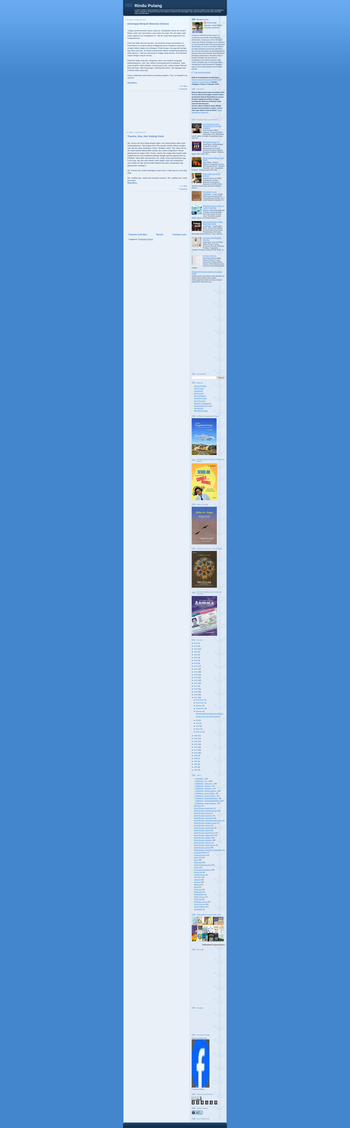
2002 (196, 747)
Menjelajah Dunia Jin (211, 142)
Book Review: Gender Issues (205, 823)
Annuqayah (198, 391)
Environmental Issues (202, 865)
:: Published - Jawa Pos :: (204, 783)
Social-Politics (199, 907)
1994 (196, 770)
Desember (200, 700)
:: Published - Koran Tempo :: (205, 796)
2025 (196, 646)
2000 (196, 753)
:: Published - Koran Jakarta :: (205, 791)
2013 (196, 680)
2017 (196, 669)
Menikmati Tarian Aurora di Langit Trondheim (213, 207)
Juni (197, 723)
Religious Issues (200, 902)
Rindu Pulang (148, 5)
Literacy (197, 882)
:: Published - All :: (201, 781)
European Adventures (202, 870)
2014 (196, 677)
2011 (196, 686)
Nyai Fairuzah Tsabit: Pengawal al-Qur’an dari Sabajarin (212, 126)
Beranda (159, 234)
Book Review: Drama (202, 813)
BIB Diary (198, 806)
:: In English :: (199, 779)
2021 (196, 657)
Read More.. (132, 83)
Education (198, 862)
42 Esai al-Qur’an (209, 256)
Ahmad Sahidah (200, 386)
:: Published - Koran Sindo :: (205, 793)
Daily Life (197, 857)
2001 (196, 750)
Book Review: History (202, 825)
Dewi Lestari (199, 393)
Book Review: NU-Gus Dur (204, 833)
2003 (196, 744)
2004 (196, 741)
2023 (196, 652)
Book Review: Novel (202, 830)
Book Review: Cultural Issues (205, 811)
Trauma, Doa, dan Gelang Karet (145, 136)
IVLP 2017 (198, 877)
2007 (196, 697)
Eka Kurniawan (200, 396)
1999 (196, 755)
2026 (196, 643)
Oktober (199, 705)
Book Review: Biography (203, 808)
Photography (199, 894)
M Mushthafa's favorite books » (213, 945)
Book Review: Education (203, 818)
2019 (196, 663)
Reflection (198, 899)
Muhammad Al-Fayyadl (203, 406)
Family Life (198, 872)
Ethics (196, 867)
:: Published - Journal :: (203, 786)
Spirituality (198, 909)
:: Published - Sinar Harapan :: (205, 803)
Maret (198, 729)
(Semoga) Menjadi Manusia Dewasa (148, 23)
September (200, 708)
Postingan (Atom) (145, 239)
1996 (196, 764)
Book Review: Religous (203, 840)
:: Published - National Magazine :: (207, 801)
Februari (199, 732)
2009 (196, 692)
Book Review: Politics (202, 838)
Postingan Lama (179, 234)
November (200, 703)
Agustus (199, 711)
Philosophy (198, 892)
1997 (196, 761)
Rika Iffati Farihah (201, 411)
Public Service (199, 897)
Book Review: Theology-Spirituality (207, 850)
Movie (196, 887)
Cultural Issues (200, 855)
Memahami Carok (210, 192)
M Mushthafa (212, 22)
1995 (196, 767)
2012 (196, 683)
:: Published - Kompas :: (203, 788)
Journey (197, 880)
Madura (197, 884)
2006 (196, 736)
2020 (196, 660)
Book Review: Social (202, 847)
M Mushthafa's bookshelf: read (209, 915)
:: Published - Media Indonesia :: (206, 798)
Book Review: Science (203, 843)
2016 (196, 672)
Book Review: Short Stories (204, 845)
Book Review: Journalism (204, 828)
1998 (196, 758)
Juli (197, 720)
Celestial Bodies (200, 852)
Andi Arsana (199, 388)
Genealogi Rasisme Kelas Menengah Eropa (213, 223)
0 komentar (183, 89)
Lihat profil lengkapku (202, 72)
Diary (185, 86)
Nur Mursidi (198, 408)
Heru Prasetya (199, 401)
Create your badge (198, 1089)
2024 (196, 649)
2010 (196, 689)
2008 (196, 695)
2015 (196, 675)
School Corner (199, 904)
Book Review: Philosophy (204, 835)
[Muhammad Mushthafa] (200, 1087)
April (197, 726)
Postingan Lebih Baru (138, 234)
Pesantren (198, 889)
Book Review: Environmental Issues (208, 820)
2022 (196, 655)
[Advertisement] (156, 112)
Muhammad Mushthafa (199, 1038)
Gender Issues (199, 875)
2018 (196, 666)
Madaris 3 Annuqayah (202, 403)
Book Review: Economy (203, 816)
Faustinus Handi (200, 398)
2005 (196, 738)
